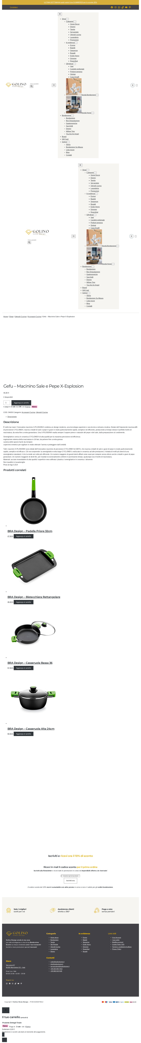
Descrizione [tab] (12, 417)
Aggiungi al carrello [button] (23, 536)
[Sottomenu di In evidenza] (76, 43)
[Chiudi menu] (60, 14)
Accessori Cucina (34, 316)
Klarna (27, 407)
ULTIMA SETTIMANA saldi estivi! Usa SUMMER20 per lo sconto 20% (70, 2)
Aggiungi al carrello (21, 403)
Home (5, 316)
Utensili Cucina (21, 316)
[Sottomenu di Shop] (67, 19)
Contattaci (14, 7)
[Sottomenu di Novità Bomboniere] (97, 95)
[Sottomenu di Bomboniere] (72, 116)
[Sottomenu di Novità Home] (92, 113)
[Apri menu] (54, 85)
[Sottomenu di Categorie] (74, 22)
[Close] (5, 1010)
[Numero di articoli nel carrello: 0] (137, 85)
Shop (11, 316)
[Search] (31, 86)
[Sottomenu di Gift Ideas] (74, 64)
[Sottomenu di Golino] (68, 142)
